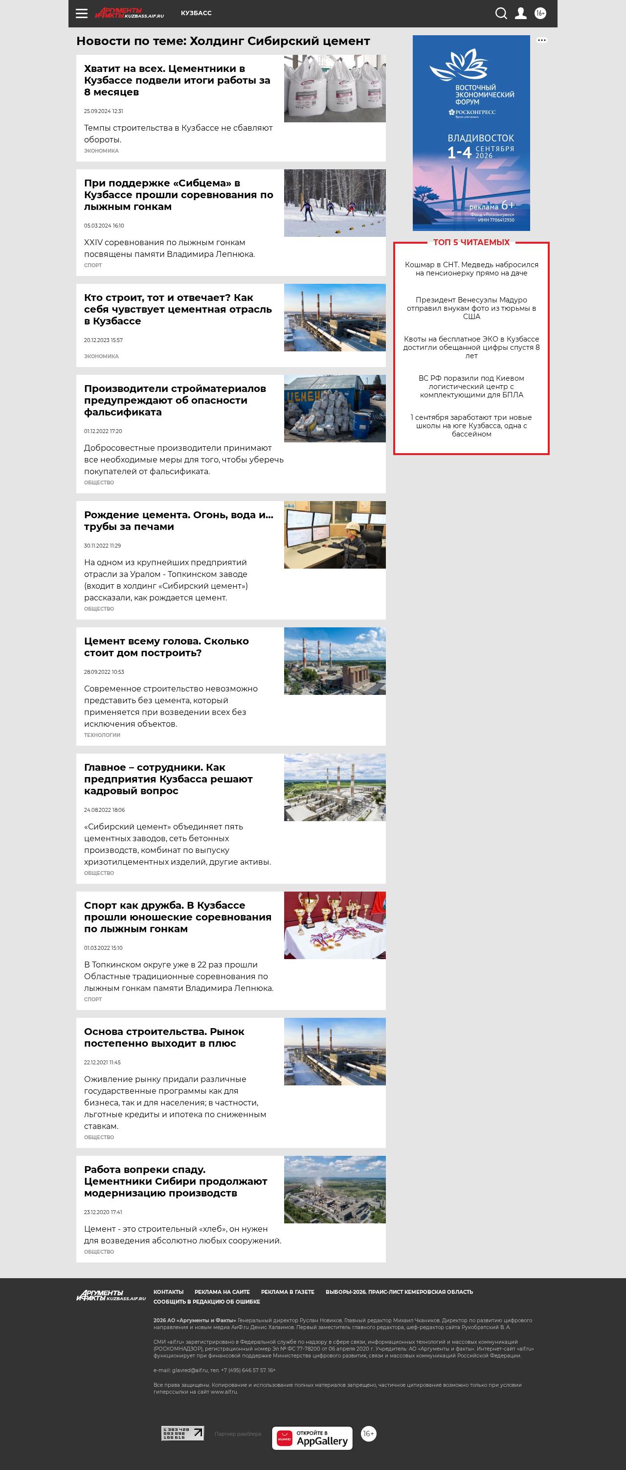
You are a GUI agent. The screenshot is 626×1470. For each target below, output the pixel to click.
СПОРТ (93, 265)
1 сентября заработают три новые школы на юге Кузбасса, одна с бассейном (471, 425)
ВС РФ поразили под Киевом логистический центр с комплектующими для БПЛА (471, 386)
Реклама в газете (287, 1292)
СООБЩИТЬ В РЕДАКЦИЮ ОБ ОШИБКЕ (207, 1302)
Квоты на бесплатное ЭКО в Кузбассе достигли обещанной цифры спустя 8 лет (471, 347)
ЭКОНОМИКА (101, 151)
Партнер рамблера (238, 1434)
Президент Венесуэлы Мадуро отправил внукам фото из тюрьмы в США (472, 308)
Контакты (168, 1292)
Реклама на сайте (222, 1292)
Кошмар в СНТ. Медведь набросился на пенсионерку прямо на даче (471, 269)
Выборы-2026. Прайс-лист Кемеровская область (399, 1292)
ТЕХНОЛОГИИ (102, 735)
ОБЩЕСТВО (99, 483)
